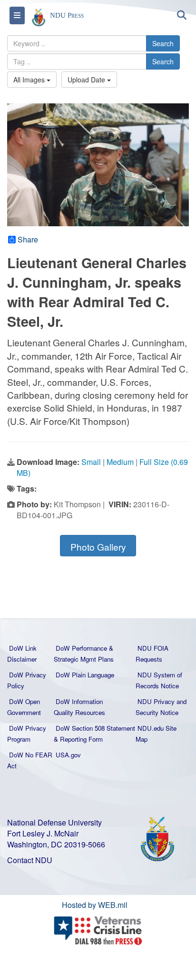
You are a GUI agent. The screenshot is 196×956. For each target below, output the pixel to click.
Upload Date (87, 79)
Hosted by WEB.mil (94, 904)
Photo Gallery (98, 546)
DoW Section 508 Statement (95, 728)
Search (163, 43)
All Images (30, 79)
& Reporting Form (78, 739)
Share (28, 239)
